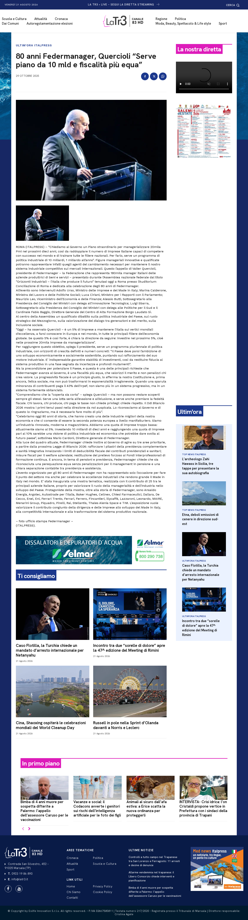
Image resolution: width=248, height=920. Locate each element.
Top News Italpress (194, 454)
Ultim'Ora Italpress (34, 45)
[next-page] (29, 829)
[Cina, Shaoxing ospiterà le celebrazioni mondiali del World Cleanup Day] (52, 691)
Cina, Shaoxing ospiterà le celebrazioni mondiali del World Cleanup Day (51, 725)
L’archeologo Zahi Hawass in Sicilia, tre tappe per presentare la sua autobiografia (200, 466)
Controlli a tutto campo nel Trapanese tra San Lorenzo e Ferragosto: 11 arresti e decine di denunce (154, 861)
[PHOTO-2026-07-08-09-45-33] (204, 162)
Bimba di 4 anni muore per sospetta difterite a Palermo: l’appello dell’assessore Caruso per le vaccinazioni (44, 810)
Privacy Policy (102, 886)
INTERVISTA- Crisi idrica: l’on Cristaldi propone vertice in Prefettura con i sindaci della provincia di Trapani (203, 808)
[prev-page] (23, 829)
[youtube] (19, 888)
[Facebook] (145, 76)
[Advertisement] (204, 222)
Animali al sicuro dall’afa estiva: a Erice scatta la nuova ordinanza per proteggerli (147, 808)
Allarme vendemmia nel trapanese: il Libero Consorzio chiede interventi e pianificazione (151, 876)
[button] (233, 5)
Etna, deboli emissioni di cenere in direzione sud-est (200, 519)
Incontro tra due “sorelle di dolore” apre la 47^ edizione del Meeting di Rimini (129, 648)
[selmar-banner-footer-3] (91, 567)
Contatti (72, 898)
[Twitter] (154, 76)
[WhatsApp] (163, 76)
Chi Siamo (74, 892)
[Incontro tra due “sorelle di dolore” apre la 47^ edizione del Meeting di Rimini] (130, 614)
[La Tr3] (126, 21)
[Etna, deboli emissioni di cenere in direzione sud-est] (204, 493)
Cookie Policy (102, 892)
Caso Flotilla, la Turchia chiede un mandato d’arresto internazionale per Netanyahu (50, 650)
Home (71, 886)
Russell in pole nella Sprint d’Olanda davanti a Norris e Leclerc (125, 725)
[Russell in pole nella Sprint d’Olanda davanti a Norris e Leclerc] (130, 691)
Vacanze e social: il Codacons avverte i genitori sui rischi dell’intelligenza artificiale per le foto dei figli (97, 808)
